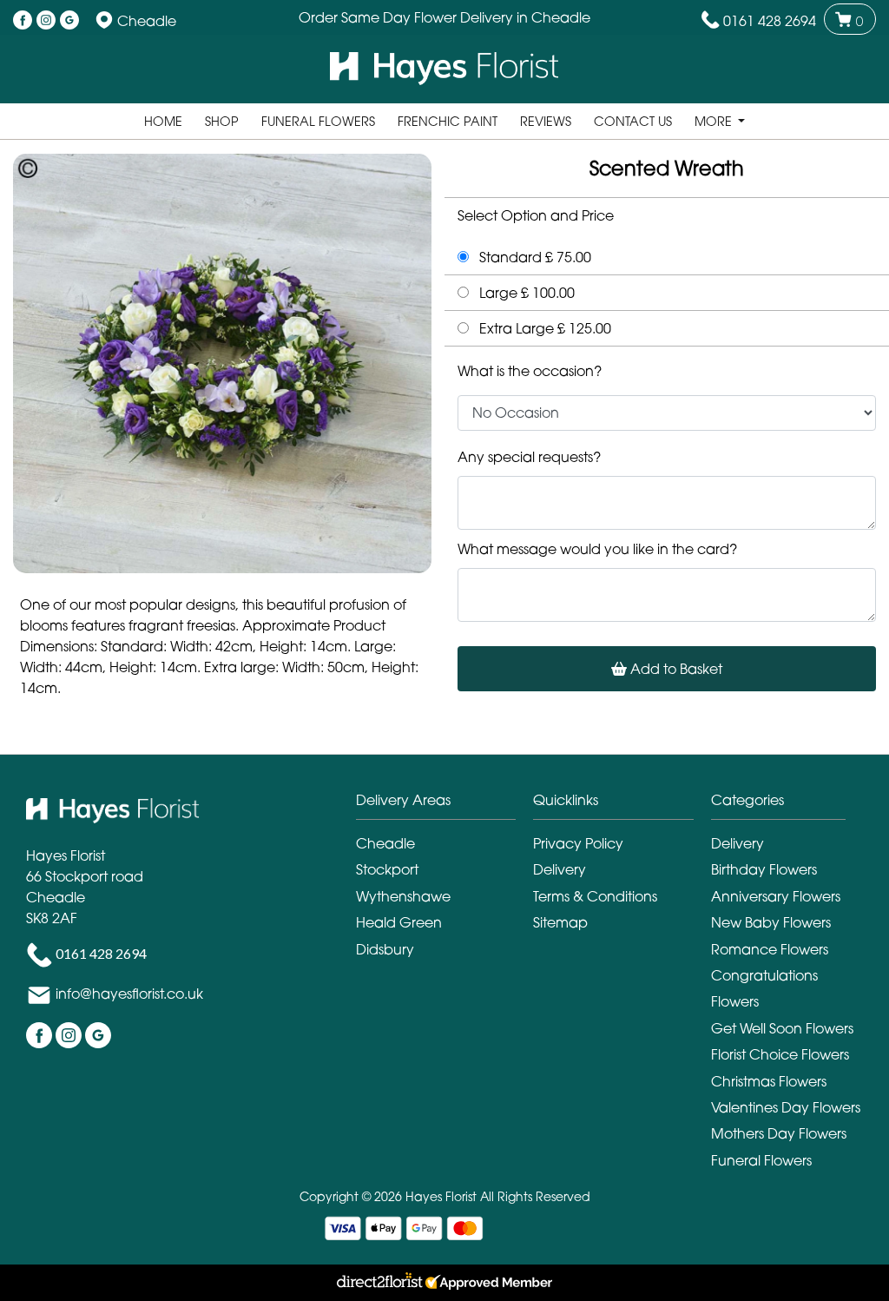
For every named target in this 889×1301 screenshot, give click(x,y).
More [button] (715, 121)
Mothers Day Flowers (778, 1133)
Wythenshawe (403, 896)
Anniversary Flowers (775, 896)
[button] (445, 804)
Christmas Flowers (768, 1081)
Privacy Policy (578, 843)
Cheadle (385, 843)
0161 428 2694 (769, 21)
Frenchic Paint (447, 121)
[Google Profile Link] (69, 21)
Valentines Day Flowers (785, 1107)
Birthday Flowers (764, 869)
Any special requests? (529, 457)
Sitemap (560, 922)
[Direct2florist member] (444, 1283)
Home (163, 121)
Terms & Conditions (595, 896)
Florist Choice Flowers (780, 1054)
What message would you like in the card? (597, 549)
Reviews (545, 121)
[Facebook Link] (22, 21)
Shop (222, 121)
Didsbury (385, 949)
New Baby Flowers (771, 922)
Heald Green (399, 922)
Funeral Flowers (318, 121)
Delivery (559, 869)
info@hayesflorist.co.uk (129, 993)
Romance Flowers (769, 949)
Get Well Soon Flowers (782, 1028)
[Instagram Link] (46, 21)
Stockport (387, 869)
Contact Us (633, 121)
